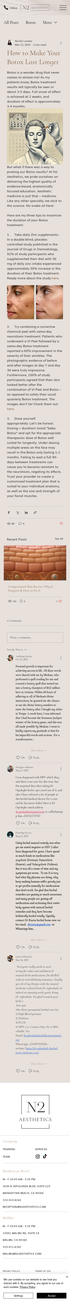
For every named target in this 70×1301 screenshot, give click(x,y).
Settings (18, 1295)
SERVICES (41, 1149)
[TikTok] (45, 1156)
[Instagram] (37, 1156)
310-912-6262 (12, 1247)
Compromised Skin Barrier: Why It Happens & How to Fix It (30, 588)
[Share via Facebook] (8, 512)
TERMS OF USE (43, 1271)
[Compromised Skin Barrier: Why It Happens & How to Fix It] (35, 562)
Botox (31, 22)
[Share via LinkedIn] (26, 512)
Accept (51, 1295)
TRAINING (9, 1149)
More (47, 22)
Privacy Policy (27, 1287)
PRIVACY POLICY (11, 1271)
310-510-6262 (12, 1200)
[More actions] (61, 43)
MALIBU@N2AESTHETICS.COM (22, 1253)
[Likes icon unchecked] (18, 758)
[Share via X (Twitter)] (17, 512)
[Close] (65, 1279)
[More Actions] (61, 658)
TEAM (6, 1156)
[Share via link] (35, 512)
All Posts (11, 22)
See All (59, 538)
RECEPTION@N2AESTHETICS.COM (24, 1206)
